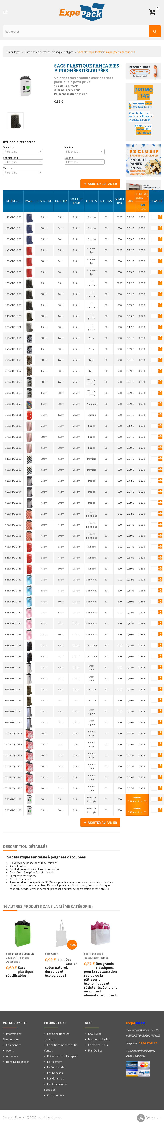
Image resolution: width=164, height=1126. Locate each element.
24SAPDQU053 (13, 349)
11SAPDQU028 (13, 217)
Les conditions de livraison (56, 1036)
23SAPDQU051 (13, 338)
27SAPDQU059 (13, 382)
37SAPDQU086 (13, 437)
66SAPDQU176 (13, 700)
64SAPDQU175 (13, 678)
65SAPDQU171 (13, 689)
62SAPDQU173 (13, 656)
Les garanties (55, 1078)
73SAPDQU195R (13, 755)
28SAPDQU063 (13, 393)
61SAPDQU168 (13, 645)
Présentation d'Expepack (62, 1056)
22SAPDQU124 (13, 327)
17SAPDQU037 (13, 283)
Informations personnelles (12, 1036)
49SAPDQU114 (13, 547)
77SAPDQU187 (13, 799)
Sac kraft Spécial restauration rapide (96, 956)
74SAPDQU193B (13, 766)
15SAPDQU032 (13, 261)
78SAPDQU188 (13, 810)
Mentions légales (99, 1039)
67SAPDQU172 (13, 711)
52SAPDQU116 (13, 568)
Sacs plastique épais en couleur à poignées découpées (20, 958)
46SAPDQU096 (13, 514)
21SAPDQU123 (13, 316)
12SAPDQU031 (13, 228)
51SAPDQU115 (13, 558)
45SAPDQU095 (13, 503)
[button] (155, 12)
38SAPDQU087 (13, 448)
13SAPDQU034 (13, 239)
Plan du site (95, 1050)
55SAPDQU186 (13, 601)
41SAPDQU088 (13, 459)
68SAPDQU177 (13, 722)
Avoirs (10, 1050)
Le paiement (54, 1062)
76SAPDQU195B (13, 788)
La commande (55, 1067)
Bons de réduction (18, 1062)
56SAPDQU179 (13, 612)
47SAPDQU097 (13, 525)
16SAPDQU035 (13, 272)
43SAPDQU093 (13, 481)
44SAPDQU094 (13, 492)
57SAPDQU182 (13, 623)
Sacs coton (51, 954)
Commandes (13, 1045)
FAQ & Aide (95, 1034)
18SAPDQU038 (13, 294)
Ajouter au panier (100, 183)
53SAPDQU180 (13, 579)
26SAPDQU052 (13, 371)
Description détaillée (25, 846)
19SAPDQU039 (13, 305)
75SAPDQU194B (13, 777)
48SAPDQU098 (13, 536)
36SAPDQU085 (13, 426)
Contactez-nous (98, 1045)
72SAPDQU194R (13, 744)
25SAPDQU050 (13, 360)
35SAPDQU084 (13, 415)
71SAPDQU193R (13, 733)
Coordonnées (55, 1095)
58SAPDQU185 (13, 634)
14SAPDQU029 (13, 250)
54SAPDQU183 (13, 590)
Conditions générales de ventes (61, 1048)
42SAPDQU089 (13, 470)
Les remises (55, 1073)
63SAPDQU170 (13, 667)
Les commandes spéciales (55, 1087)
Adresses (12, 1056)
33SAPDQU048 (13, 404)
